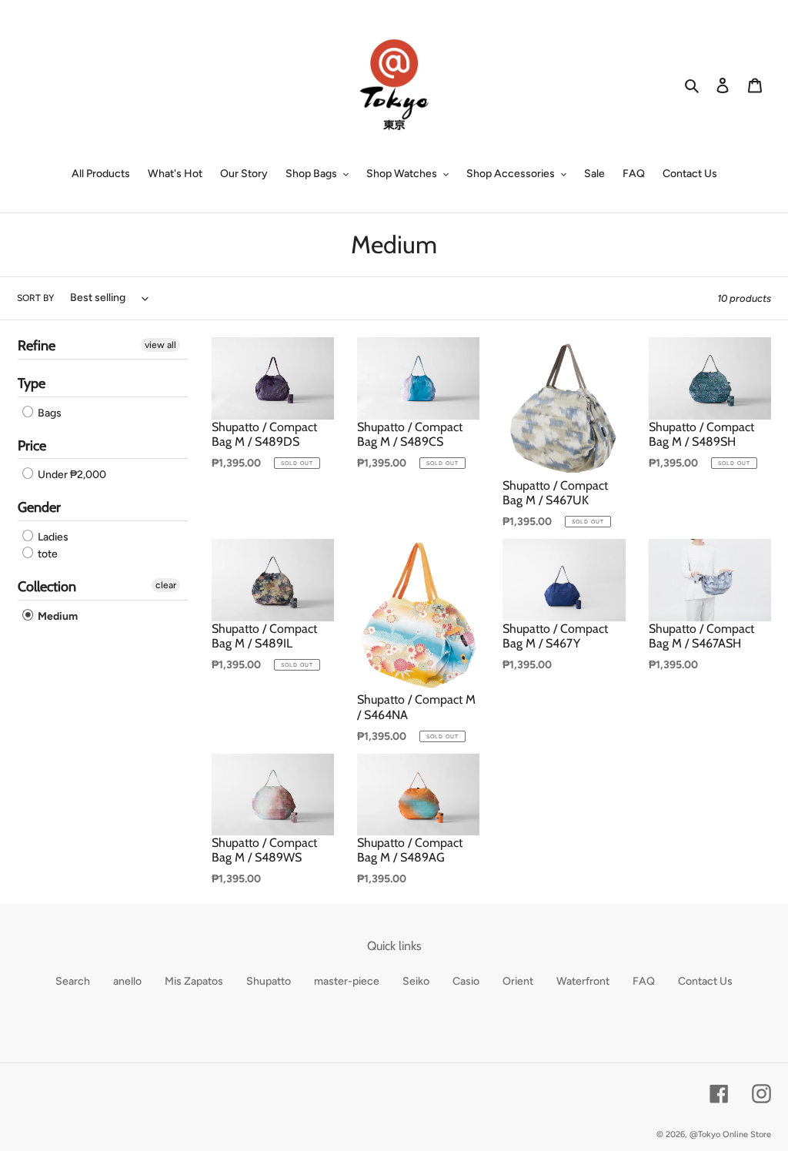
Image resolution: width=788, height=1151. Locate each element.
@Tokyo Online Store (730, 1134)
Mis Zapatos (194, 981)
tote (46, 553)
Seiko (415, 981)
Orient (518, 981)
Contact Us (705, 981)
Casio (465, 981)
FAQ (644, 981)
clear (165, 585)
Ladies (51, 537)
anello (127, 981)
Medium (56, 616)
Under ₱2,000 (70, 474)
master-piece (346, 981)
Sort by (35, 298)
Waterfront (582, 981)
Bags (48, 413)
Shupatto (268, 981)
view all (160, 345)
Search (72, 981)
